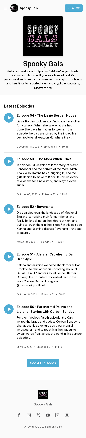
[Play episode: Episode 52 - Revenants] (9, 209)
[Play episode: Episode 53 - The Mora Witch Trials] (9, 161)
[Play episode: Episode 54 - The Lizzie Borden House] (9, 118)
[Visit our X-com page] (38, 415)
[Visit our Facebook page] (19, 415)
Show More (43, 88)
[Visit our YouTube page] (48, 415)
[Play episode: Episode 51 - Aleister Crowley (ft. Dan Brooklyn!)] (9, 257)
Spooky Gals (29, 8)
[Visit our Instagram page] (29, 415)
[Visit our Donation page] (67, 415)
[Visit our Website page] (57, 415)
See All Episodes (43, 363)
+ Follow (74, 8)
